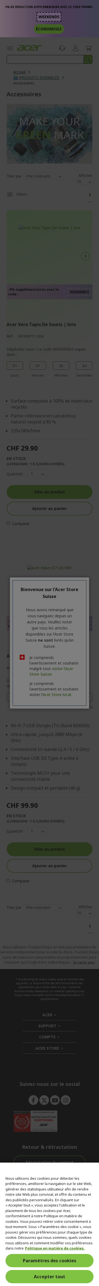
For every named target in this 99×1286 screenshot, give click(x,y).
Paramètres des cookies (49, 1261)
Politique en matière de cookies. (55, 1248)
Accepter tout (49, 1277)
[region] (49, 1224)
